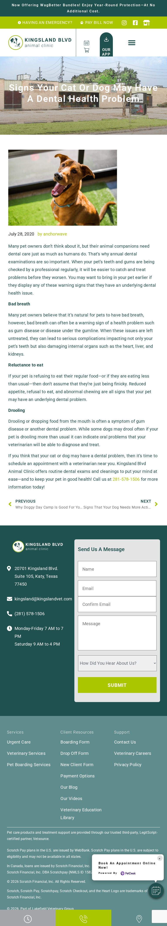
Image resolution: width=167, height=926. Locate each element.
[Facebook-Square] (135, 22)
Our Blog (68, 787)
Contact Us (125, 742)
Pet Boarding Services (28, 764)
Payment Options (77, 776)
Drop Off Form (74, 753)
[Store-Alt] (146, 22)
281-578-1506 (126, 479)
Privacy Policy (128, 764)
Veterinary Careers (132, 753)
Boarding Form (75, 742)
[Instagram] (124, 22)
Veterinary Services (26, 753)
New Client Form (77, 764)
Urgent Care (19, 742)
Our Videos (71, 798)
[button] (132, 42)
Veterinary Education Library (81, 813)
